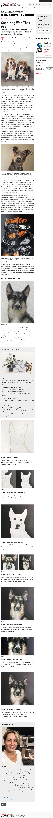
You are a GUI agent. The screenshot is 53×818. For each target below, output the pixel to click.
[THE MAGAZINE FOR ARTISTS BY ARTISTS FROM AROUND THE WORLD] (5, 4)
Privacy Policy (21, 816)
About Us (44, 7)
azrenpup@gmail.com (7, 797)
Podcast (39, 7)
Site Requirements (14, 816)
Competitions (21, 7)
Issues (10, 7)
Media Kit (34, 7)
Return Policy (23, 815)
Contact (49, 7)
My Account (35, 1)
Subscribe (16, 7)
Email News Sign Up (27, 1)
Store (7, 7)
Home (4, 7)
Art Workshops (28, 7)
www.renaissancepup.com (8, 799)
